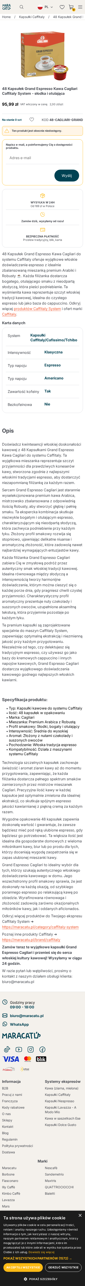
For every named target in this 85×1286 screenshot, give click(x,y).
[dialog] (42, 1248)
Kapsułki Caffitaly (57, 1095)
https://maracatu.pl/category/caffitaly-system (40, 927)
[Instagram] (31, 1049)
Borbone (8, 1174)
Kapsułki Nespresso (59, 1101)
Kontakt (7, 1126)
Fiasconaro (10, 1181)
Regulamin (9, 1139)
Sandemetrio (54, 1174)
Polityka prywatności (17, 1146)
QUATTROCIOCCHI (59, 1187)
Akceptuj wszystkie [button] (23, 1267)
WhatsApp (19, 1024)
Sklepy (7, 1120)
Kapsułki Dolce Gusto (60, 1125)
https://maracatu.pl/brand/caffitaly (31, 939)
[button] (42, 1258)
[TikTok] (7, 1049)
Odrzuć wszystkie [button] (63, 1267)
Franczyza (10, 1101)
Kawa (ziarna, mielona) (61, 1088)
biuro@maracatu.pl (27, 1015)
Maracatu (9, 1168)
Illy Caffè (8, 1187)
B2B (5, 1088)
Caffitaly (9, 314)
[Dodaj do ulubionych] (32, 120)
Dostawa (8, 1152)
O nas (6, 1114)
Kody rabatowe (13, 1107)
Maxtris (50, 1181)
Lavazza (8, 1200)
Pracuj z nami (12, 1095)
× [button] (80, 1215)
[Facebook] (42, 1049)
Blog (5, 1133)
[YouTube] (19, 1049)
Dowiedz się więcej (41, 1252)
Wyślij (67, 175)
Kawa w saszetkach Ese (62, 1118)
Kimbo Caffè (11, 1193)
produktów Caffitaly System (37, 308)
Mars (6, 1206)
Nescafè (51, 1168)
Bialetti (50, 1193)
